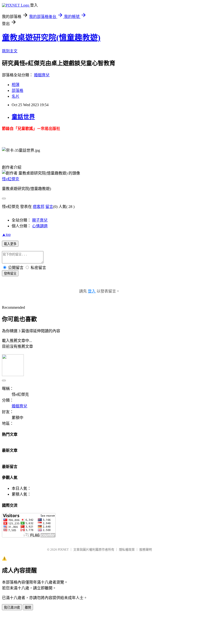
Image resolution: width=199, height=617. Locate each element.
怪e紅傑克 (10, 179)
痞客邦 (38, 207)
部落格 (17, 90)
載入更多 (10, 244)
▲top (6, 234)
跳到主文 (9, 51)
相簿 (15, 85)
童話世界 (23, 117)
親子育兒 (40, 220)
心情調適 (40, 226)
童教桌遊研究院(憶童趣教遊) (51, 37)
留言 (49, 207)
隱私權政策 (127, 549)
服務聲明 (145, 549)
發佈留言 (10, 273)
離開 (28, 607)
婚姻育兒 (42, 75)
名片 (15, 96)
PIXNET (63, 549)
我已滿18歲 (12, 607)
